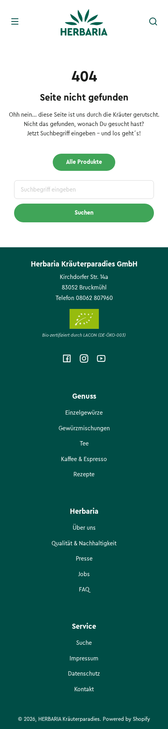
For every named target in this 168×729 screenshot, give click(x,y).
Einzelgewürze (84, 413)
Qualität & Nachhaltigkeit (84, 543)
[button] (153, 21)
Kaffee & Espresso (84, 459)
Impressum (84, 658)
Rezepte (84, 474)
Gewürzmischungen (84, 428)
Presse (84, 558)
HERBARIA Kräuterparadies (69, 719)
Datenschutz (84, 673)
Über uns (84, 528)
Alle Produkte (84, 162)
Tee (84, 443)
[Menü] (14, 21)
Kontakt (84, 689)
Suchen (84, 212)
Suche (84, 643)
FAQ (84, 589)
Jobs (84, 574)
